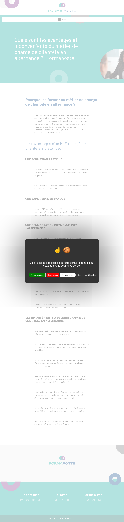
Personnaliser (68, 275)
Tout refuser (53, 275)
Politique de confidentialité (85, 275)
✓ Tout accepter (37, 275)
